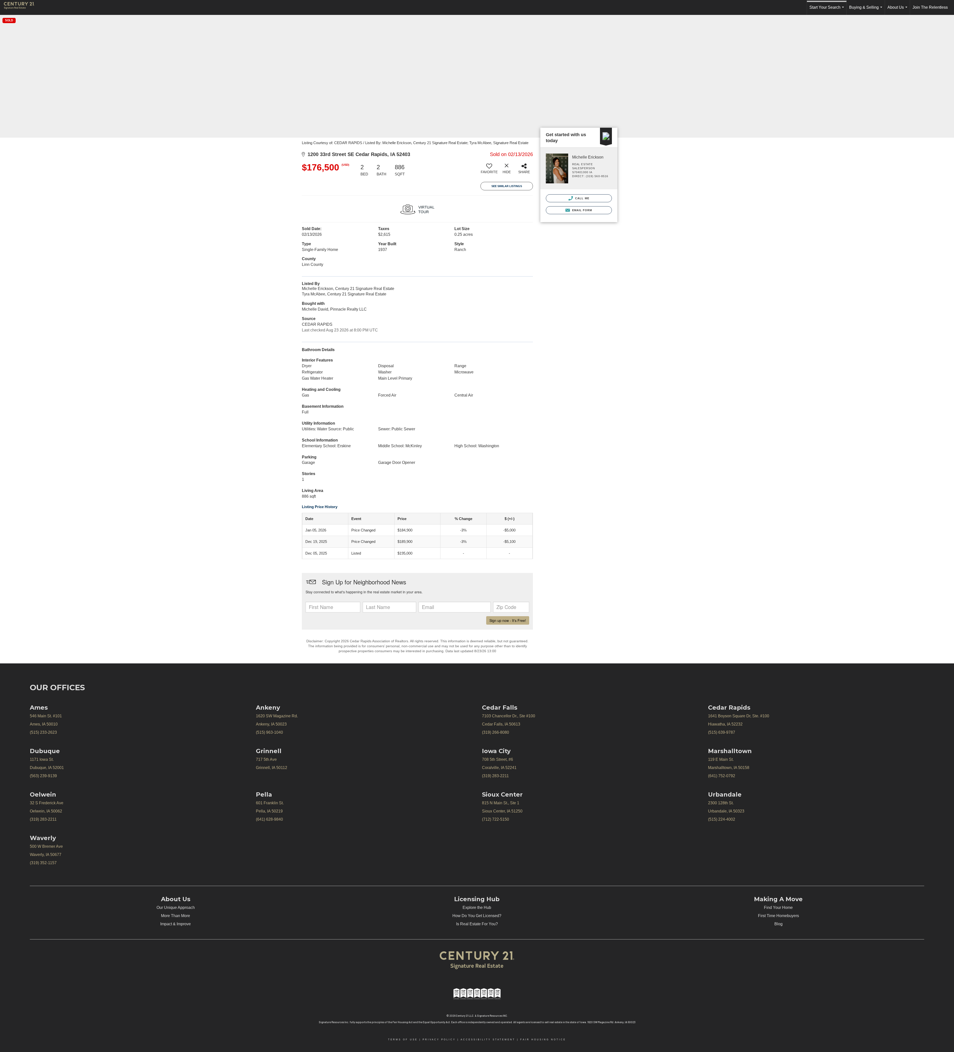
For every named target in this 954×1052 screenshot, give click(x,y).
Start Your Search (827, 10)
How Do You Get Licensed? (476, 916)
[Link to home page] (22, 7)
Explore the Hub (477, 907)
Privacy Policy (439, 1039)
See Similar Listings (506, 186)
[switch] (489, 170)
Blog (778, 924)
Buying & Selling (866, 10)
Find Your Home (778, 907)
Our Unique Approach (176, 907)
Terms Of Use (403, 1039)
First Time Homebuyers (778, 916)
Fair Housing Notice (543, 1039)
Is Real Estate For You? (477, 924)
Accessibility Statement (488, 1039)
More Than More (175, 916)
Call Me (581, 198)
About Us (898, 10)
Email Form (581, 210)
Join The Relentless (930, 7)
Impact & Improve (175, 924)
